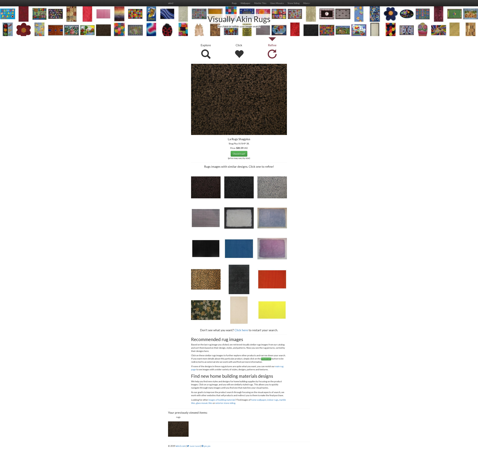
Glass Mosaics (277, 3)
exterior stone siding (225, 403)
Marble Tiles (260, 3)
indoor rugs (272, 399)
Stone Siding (293, 3)
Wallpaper (245, 3)
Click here (241, 330)
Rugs (234, 3)
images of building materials (222, 399)
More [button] (306, 3)
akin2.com (180, 446)
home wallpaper (258, 399)
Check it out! (239, 153)
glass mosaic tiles (204, 403)
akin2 (170, 3)
